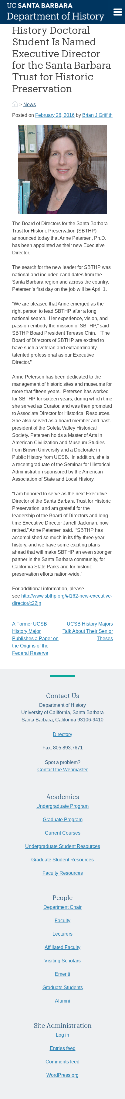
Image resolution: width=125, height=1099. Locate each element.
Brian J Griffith (97, 115)
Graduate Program (63, 819)
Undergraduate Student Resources (62, 846)
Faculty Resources (62, 873)
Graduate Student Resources (62, 859)
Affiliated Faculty (62, 947)
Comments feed (62, 1061)
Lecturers (62, 934)
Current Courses (62, 833)
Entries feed (63, 1048)
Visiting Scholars (62, 960)
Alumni (62, 1000)
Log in (62, 1035)
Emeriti (62, 974)
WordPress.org (62, 1075)
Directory (62, 734)
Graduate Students (62, 987)
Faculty (62, 920)
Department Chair (62, 907)
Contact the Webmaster (62, 769)
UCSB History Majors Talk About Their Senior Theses (87, 631)
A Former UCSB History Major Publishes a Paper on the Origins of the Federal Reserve (35, 638)
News (29, 104)
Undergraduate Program (62, 806)
